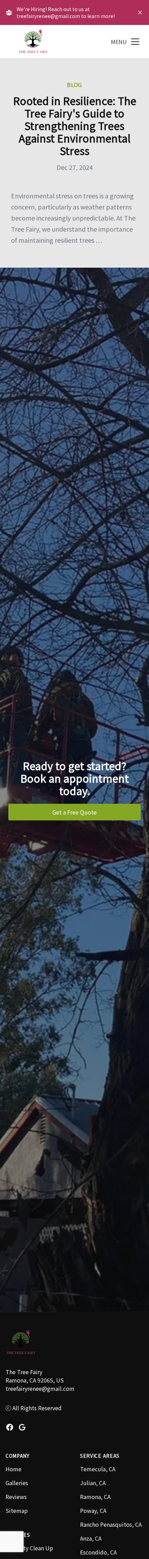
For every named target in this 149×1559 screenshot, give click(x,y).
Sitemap (17, 1510)
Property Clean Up (29, 1548)
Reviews (16, 1496)
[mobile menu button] (135, 41)
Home (13, 1469)
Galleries (17, 1483)
